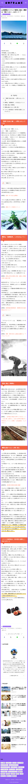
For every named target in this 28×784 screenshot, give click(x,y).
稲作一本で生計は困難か (12, 195)
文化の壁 (12, 773)
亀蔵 (14, 657)
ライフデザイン (17, 16)
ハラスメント (21, 767)
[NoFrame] (14, 2)
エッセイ (4, 16)
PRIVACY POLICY (19, 779)
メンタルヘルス (19, 769)
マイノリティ (11, 769)
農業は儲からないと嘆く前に (12, 107)
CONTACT (13, 779)
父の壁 (21, 773)
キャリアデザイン (10, 16)
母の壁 (17, 773)
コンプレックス (14, 767)
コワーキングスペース (5, 767)
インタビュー (8, 762)
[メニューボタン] (26, 2)
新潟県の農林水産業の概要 (13, 485)
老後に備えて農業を (10, 104)
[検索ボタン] (2, 2)
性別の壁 (7, 773)
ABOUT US (7, 779)
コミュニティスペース (13, 765)
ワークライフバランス (13, 771)
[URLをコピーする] (24, 43)
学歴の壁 (20, 771)
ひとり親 (2, 762)
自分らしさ (23, 16)
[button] (4, 43)
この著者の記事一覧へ (13, 675)
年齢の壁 (2, 773)
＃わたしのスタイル (6, 14)
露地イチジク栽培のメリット (13, 207)
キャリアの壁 (20, 762)
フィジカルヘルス (4, 769)
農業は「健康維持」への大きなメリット (15, 102)
